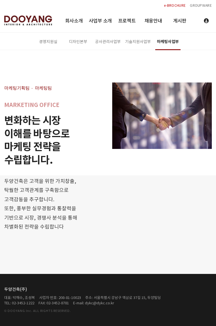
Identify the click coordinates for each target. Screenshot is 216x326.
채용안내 (153, 21)
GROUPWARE (201, 6)
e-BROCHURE (175, 6)
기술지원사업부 (138, 42)
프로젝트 (127, 21)
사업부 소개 (100, 21)
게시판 (179, 21)
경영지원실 (48, 42)
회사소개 (74, 21)
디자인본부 (78, 42)
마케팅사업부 (168, 41)
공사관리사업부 (108, 42)
